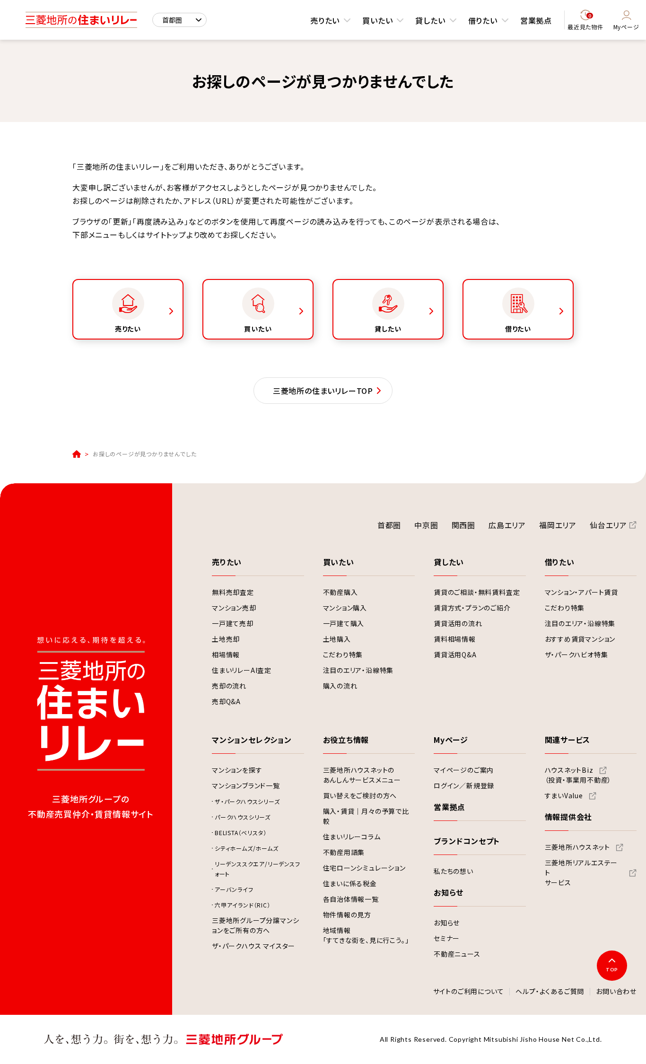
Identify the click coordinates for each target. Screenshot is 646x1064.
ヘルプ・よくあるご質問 (549, 991)
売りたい (325, 20)
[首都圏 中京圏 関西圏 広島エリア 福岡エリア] (179, 20)
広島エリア (507, 525)
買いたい (377, 20)
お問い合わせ (616, 991)
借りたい (483, 20)
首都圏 (389, 525)
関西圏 (463, 525)
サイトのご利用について (468, 991)
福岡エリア (557, 525)
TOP (612, 969)
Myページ (626, 27)
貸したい (430, 20)
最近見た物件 (585, 22)
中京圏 (426, 525)
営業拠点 (536, 20)
